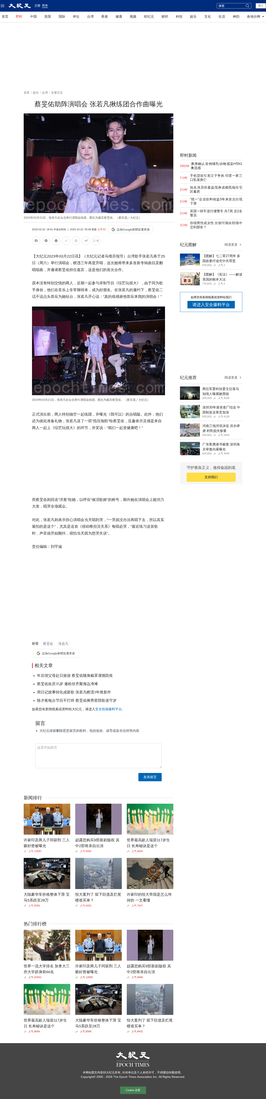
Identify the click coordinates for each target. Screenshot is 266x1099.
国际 (62, 16)
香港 (104, 16)
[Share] (26, 851)
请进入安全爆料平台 (211, 304)
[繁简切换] (96, 241)
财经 (164, 16)
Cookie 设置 (133, 1090)
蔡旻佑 (48, 643)
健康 (119, 16)
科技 (179, 16)
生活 (221, 16)
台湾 (90, 16)
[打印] (76, 241)
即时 (19, 16)
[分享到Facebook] (36, 241)
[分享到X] (56, 241)
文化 (207, 16)
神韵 (236, 16)
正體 (37, 5)
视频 (133, 16)
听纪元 (149, 16)
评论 (76, 16)
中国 (33, 16)
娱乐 (193, 16)
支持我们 (211, 477)
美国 (47, 16)
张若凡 (63, 643)
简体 (45, 5)
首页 (5, 16)
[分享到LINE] (46, 241)
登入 (260, 5)
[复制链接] (66, 241)
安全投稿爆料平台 (108, 709)
